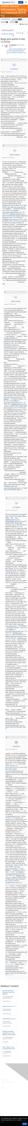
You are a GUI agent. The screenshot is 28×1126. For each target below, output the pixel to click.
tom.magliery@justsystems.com (12, 212)
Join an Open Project (7, 1100)
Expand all (5, 34)
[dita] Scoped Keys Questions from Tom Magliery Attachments (9, 1033)
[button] (3, 45)
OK (25, 1124)
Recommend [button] (23, 59)
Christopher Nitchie (9, 996)
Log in (20, 2)
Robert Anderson (15, 154)
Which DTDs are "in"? (9, 1006)
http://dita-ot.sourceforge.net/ (16, 207)
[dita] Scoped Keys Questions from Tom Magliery (9, 992)
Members (13, 22)
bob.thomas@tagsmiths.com (12, 488)
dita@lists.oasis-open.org (17, 214)
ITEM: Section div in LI (9, 1019)
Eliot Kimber (16, 746)
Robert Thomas (15, 301)
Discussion (16, 19)
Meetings (4, 22)
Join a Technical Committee (9, 1103)
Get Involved (5, 1098)
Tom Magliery (14, 69)
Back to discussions (8, 30)
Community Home (5, 19)
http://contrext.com (11, 767)
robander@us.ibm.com (10, 347)
